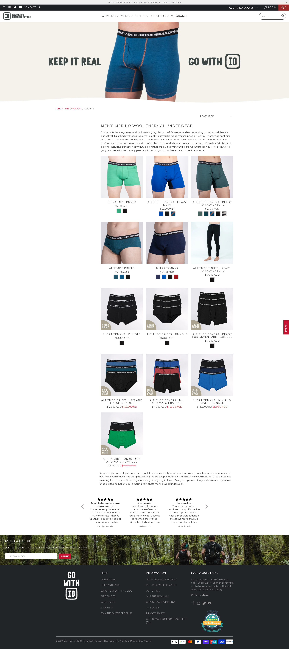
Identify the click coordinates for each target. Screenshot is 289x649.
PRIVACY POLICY (155, 613)
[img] (105, 499)
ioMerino (68, 641)
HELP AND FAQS (110, 585)
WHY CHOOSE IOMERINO (160, 602)
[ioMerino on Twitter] (14, 7)
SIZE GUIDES (108, 596)
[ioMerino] (17, 16)
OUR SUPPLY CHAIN (157, 596)
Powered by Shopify (140, 641)
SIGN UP (65, 556)
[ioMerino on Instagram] (9, 7)
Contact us (32, 7)
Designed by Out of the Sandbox (112, 641)
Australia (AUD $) (241, 7)
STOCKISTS (107, 607)
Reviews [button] (286, 327)
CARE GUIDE (108, 602)
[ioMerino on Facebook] (4, 7)
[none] (119, 210)
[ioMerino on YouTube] (20, 7)
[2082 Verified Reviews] (212, 633)
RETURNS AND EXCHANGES (161, 585)
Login (272, 7)
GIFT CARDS (152, 607)
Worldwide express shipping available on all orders (144, 2)
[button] (110, 16)
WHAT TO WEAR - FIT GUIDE (116, 590)
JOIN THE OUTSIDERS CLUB (116, 613)
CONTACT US (108, 579)
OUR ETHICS (153, 590)
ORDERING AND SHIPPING (161, 579)
